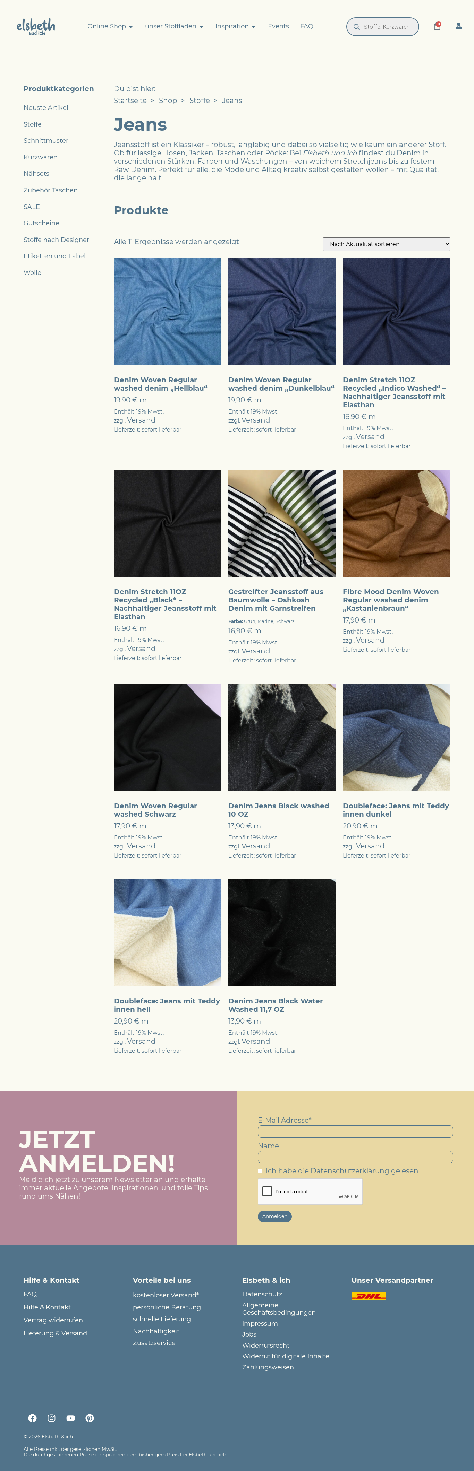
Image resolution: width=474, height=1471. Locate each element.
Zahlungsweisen (268, 1367)
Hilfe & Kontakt (47, 1307)
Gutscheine (41, 223)
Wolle (32, 273)
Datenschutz (262, 1294)
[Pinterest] (89, 1418)
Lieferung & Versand (55, 1333)
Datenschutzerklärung (350, 1171)
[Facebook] (32, 1418)
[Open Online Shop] (131, 27)
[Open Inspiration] (254, 27)
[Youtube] (70, 1418)
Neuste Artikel (46, 108)
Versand (141, 420)
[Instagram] (51, 1418)
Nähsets (36, 173)
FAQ (30, 1294)
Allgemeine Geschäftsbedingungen (279, 1309)
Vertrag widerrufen (53, 1320)
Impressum (260, 1324)
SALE (32, 207)
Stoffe (33, 124)
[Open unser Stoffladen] (201, 27)
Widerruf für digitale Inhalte (285, 1356)
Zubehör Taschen (51, 190)
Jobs (249, 1334)
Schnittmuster (46, 141)
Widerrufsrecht (265, 1345)
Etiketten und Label (55, 256)
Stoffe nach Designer (56, 240)
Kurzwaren (41, 157)
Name (268, 1145)
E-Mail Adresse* (285, 1120)
